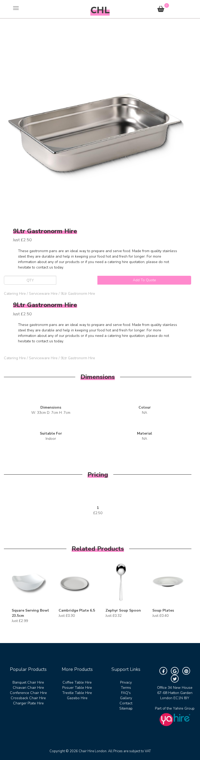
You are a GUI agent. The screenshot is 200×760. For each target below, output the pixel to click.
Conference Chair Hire (28, 692)
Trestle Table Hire (77, 692)
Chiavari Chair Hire (28, 687)
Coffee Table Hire (77, 682)
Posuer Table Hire (77, 687)
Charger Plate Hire (28, 703)
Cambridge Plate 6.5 (77, 610)
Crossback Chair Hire (28, 698)
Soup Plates (163, 610)
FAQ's (126, 692)
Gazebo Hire (77, 698)
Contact (126, 703)
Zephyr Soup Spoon (123, 610)
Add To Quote (144, 280)
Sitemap (126, 708)
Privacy (126, 682)
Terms (126, 687)
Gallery (126, 698)
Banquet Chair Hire (28, 682)
